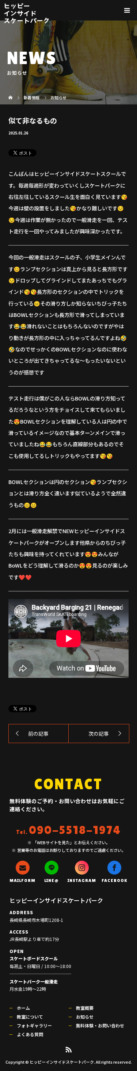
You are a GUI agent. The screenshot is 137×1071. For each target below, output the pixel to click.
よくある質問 (30, 1034)
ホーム (23, 1008)
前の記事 (38, 733)
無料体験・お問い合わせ (100, 1025)
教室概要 (85, 1008)
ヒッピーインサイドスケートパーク (27, 13)
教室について (30, 1016)
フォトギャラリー (34, 1025)
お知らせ (85, 1016)
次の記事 (98, 733)
